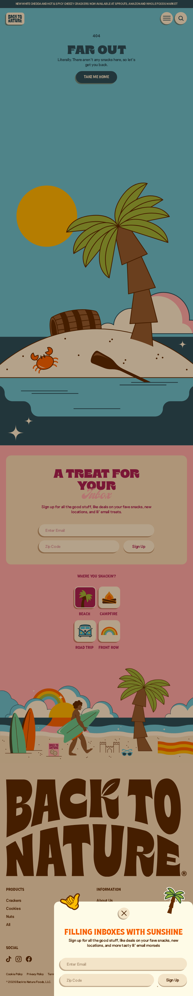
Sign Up (172, 979)
